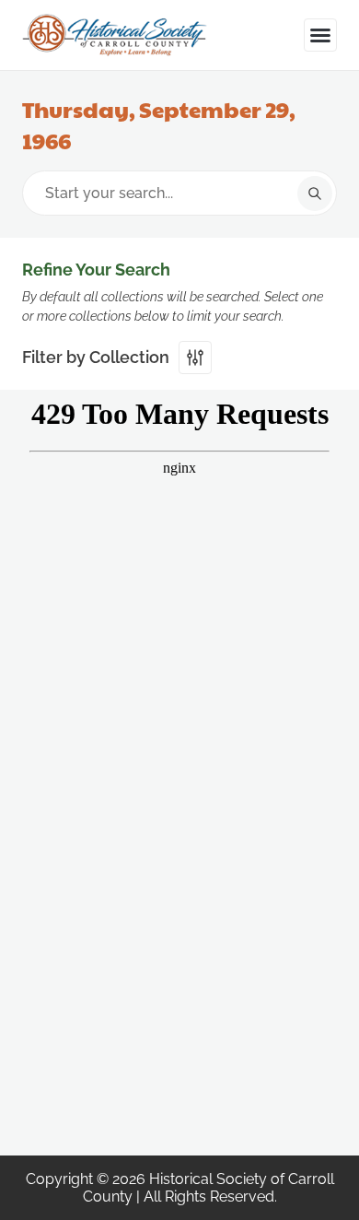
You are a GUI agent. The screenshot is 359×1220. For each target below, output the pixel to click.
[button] (320, 35)
